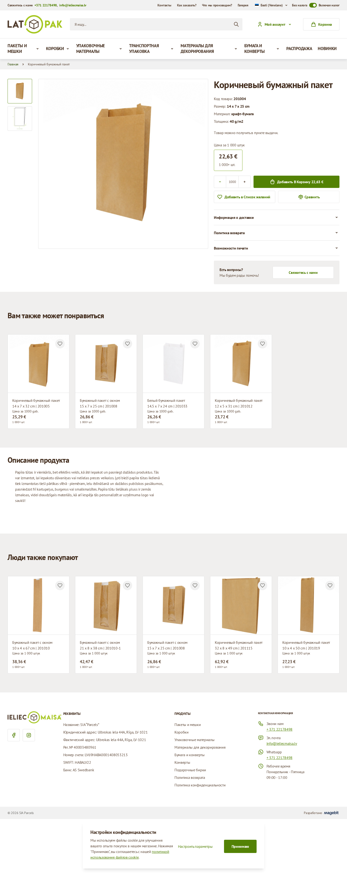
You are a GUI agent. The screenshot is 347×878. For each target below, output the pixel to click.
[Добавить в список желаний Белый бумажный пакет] (195, 344)
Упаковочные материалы (90, 48)
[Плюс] (244, 182)
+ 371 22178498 (280, 729)
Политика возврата (189, 777)
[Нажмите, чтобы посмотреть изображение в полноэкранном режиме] (123, 164)
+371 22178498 (45, 5)
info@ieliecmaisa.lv (72, 5)
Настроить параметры (195, 846)
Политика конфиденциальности (199, 785)
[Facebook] (14, 735)
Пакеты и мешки (17, 48)
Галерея (243, 5)
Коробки (55, 48)
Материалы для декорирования (197, 48)
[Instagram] (29, 735)
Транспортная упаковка (144, 48)
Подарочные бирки (190, 770)
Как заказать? (186, 5)
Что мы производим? (217, 5)
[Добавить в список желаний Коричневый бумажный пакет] (60, 344)
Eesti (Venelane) (272, 5)
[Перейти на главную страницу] (35, 24)
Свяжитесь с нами (303, 272)
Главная (13, 64)
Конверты (182, 762)
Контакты (164, 5)
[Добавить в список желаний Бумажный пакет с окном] (127, 344)
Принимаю (240, 846)
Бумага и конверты (254, 48)
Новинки (327, 48)
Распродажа (299, 48)
